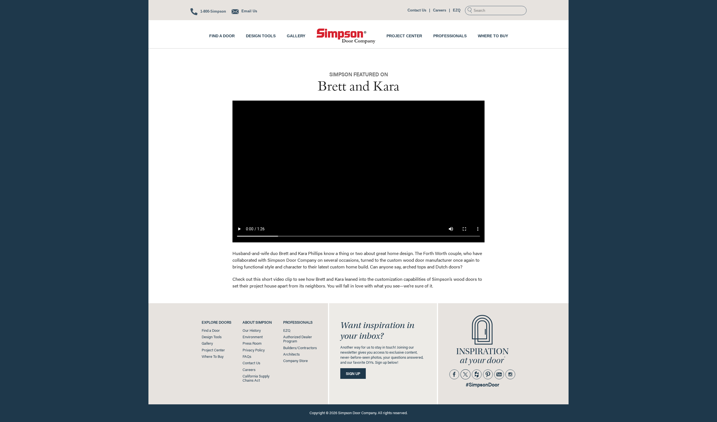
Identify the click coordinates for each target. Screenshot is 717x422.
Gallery (296, 36)
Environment (253, 336)
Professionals (450, 36)
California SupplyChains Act (256, 378)
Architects (291, 354)
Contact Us (417, 10)
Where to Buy (493, 36)
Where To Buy (213, 356)
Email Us (248, 11)
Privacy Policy (254, 350)
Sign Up (353, 373)
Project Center (404, 36)
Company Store (295, 360)
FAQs (247, 356)
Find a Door (222, 36)
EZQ (456, 10)
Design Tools (261, 36)
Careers (439, 10)
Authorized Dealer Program (297, 339)
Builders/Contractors (300, 347)
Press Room (252, 343)
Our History (252, 330)
